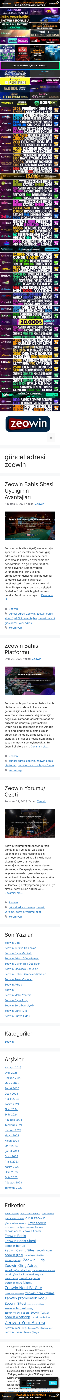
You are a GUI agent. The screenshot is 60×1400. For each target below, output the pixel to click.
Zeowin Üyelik (13, 1332)
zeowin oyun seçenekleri (14, 1294)
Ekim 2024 (11, 1109)
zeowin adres (13, 1231)
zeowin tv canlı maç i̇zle (17, 1312)
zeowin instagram (34, 1274)
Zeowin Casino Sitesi (20, 1250)
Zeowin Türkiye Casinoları (20, 948)
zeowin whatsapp (17, 1317)
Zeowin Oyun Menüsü (18, 953)
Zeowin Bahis (15, 1236)
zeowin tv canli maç (19, 1308)
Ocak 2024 (11, 1156)
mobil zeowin (10, 1228)
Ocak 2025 (11, 1093)
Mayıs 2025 (12, 1083)
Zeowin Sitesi (15, 1303)
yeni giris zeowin (25, 1227)
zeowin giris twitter (34, 1255)
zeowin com (44, 1250)
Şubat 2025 (12, 1088)
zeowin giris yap (13, 1260)
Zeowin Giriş (12, 942)
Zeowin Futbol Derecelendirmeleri (25, 974)
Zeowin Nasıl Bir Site (23, 1287)
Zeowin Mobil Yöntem (18, 995)
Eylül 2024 (11, 1114)
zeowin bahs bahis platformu (36, 765)
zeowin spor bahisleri (36, 1304)
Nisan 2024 (12, 1140)
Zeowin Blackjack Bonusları (21, 968)
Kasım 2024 (12, 1104)
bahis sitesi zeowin (30, 1213)
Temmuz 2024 (13, 1125)
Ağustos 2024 (13, 1119)
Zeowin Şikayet (32, 1332)
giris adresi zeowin (14, 1218)
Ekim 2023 (11, 1172)
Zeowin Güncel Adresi (43, 1270)
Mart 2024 (11, 1145)
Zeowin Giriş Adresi (21, 1265)
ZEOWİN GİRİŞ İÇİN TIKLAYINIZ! (30, 65)
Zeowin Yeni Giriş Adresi (40, 1328)
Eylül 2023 (11, 1177)
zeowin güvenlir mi (14, 1274)
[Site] (30, 110)
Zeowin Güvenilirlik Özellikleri (22, 963)
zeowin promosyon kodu (26, 1298)
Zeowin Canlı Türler (16, 1010)
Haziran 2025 (13, 1077)
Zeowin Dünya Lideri (17, 1016)
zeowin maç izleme (18, 1282)
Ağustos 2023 (13, 1182)
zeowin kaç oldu (29, 1278)
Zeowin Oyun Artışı (16, 1000)
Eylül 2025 (11, 1072)
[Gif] (30, 176)
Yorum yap (15, 627)
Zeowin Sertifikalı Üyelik (19, 1005)
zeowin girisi (14, 1255)
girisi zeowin (35, 1218)
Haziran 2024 (13, 1130)
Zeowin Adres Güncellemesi (22, 958)
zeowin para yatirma (39, 1293)
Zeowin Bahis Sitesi (20, 1241)
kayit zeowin (37, 1223)
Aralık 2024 (12, 1098)
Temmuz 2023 (13, 1187)
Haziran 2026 (13, 1067)
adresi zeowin (12, 1213)
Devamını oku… (40, 746)
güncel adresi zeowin (22, 613)
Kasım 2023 (12, 1166)
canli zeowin (48, 1213)
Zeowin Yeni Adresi (25, 1322)
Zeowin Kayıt (11, 1278)
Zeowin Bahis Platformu (21, 648)
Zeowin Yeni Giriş (15, 1328)
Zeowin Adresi (13, 984)
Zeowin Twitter (39, 1312)
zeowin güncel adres (18, 1270)
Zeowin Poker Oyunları (18, 979)
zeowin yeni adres (41, 1317)
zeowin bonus (15, 1246)
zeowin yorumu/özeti (29, 911)
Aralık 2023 (12, 1161)
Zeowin (13, 608)
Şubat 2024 (12, 1151)
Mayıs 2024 (12, 1135)
